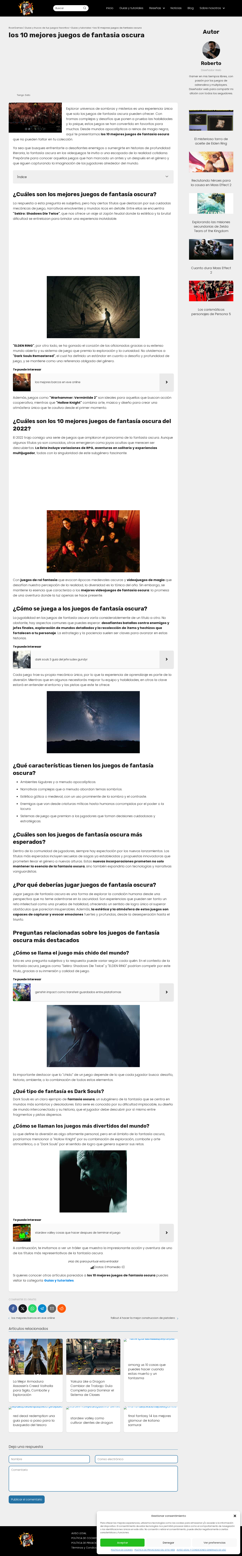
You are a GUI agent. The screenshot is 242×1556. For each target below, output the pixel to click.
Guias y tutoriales (131, 8)
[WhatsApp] (32, 1308)
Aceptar (122, 1542)
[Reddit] (61, 1308)
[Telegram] (42, 1308)
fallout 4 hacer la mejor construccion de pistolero (143, 1318)
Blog (191, 8)
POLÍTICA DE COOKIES (122, 1549)
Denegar (168, 1542)
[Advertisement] (93, 66)
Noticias (176, 8)
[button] (235, 1516)
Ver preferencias (215, 1542)
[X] (22, 1308)
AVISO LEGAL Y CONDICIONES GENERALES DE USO (201, 1549)
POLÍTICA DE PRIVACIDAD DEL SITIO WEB (154, 1549)
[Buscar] (84, 8)
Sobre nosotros (210, 8)
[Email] (52, 1308)
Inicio (109, 8)
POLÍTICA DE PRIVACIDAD (86, 1543)
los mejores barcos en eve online (33, 1318)
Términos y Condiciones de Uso (91, 1547)
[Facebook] (13, 1308)
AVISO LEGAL (78, 1533)
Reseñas (155, 8)
